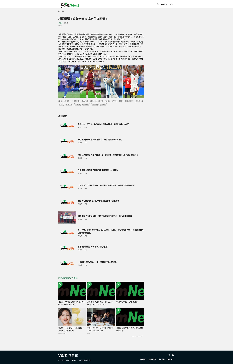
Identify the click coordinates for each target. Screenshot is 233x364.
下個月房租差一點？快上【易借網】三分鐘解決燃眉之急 (100, 329)
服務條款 (143, 359)
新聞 (60, 101)
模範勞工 (76, 101)
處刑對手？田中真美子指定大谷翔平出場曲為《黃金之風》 (100, 303)
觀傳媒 (60, 23)
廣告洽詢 (162, 359)
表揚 (120, 101)
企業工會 (69, 104)
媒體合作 (170, 359)
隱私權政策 (152, 359)
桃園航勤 (95, 104)
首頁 (59, 11)
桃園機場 (99, 101)
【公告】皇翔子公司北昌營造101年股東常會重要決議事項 (71, 303)
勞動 (137, 101)
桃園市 (107, 101)
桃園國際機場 (128, 101)
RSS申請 (164, 4)
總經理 (61, 104)
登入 (171, 4)
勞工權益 (86, 104)
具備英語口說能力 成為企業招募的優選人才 (129, 329)
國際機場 (68, 101)
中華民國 (85, 101)
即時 (63, 11)
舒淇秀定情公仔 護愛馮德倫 (127, 302)
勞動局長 (78, 104)
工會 (91, 101)
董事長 (114, 101)
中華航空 (103, 104)
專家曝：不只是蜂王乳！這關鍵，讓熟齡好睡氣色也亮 (71, 329)
